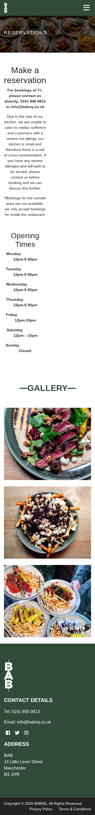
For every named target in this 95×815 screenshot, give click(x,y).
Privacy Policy (40, 809)
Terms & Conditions (75, 809)
